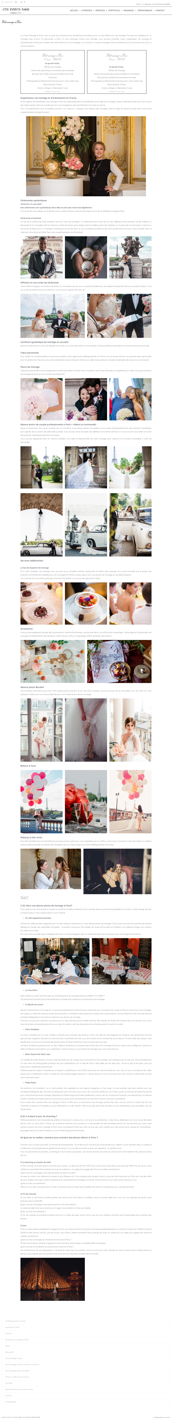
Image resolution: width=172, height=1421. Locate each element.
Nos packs (9, 1352)
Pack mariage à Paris (13, 1358)
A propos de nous (12, 1327)
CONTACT (160, 10)
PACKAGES (129, 10)
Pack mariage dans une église (17, 1370)
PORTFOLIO (114, 10)
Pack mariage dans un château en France (22, 1364)
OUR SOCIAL (9, 2)
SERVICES (100, 10)
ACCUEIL (74, 10)
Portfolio (9, 1383)
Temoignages (10, 1401)
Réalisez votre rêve (52, 91)
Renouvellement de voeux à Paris (19, 1389)
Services (8, 1395)
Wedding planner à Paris (15, 1321)
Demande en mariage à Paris (17, 1339)
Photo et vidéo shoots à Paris (17, 1377)
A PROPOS (87, 10)
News (7, 1346)
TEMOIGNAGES (144, 10)
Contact (8, 1333)
